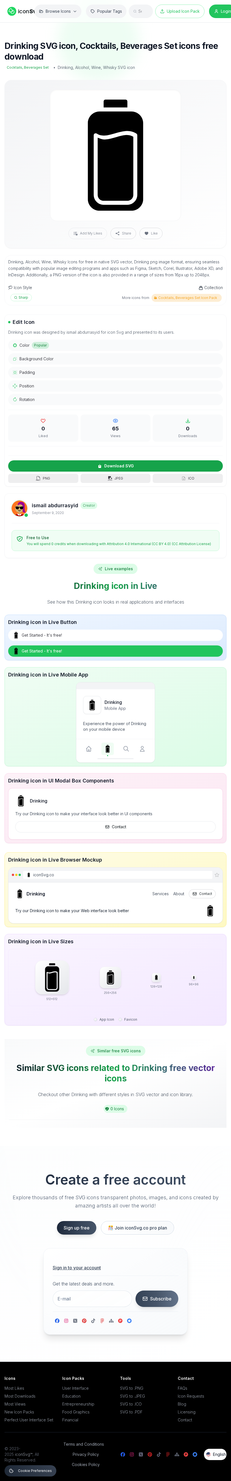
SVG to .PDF (131, 1412)
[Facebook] (57, 1320)
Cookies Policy (86, 1464)
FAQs (182, 1388)
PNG (46, 478)
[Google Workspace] (129, 1320)
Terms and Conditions (83, 1444)
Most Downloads (20, 1396)
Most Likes (14, 1388)
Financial (70, 1419)
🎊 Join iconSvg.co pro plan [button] (137, 1228)
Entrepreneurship (78, 1404)
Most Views (15, 1404)
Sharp (23, 297)
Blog (182, 1404)
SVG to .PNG (131, 1388)
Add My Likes (91, 233)
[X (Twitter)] (75, 1320)
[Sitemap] (111, 1320)
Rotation (27, 399)
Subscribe (161, 1299)
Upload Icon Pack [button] (183, 11)
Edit (170, 98)
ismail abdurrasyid (55, 505)
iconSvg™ (23, 1454)
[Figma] (102, 1320)
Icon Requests (191, 1396)
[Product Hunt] (120, 1320)
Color (33, 345)
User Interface (75, 1388)
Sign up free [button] (77, 1228)
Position (26, 385)
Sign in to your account (77, 1267)
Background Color (36, 358)
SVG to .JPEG (132, 1396)
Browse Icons (58, 11)
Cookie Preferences (35, 1471)
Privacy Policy (86, 1454)
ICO (191, 478)
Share (126, 233)
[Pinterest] (84, 1320)
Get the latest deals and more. (83, 1284)
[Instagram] (66, 1320)
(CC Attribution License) (191, 544)
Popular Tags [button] (109, 11)
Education (71, 1396)
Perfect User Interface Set (29, 1419)
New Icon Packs (19, 1412)
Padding (27, 372)
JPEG (118, 478)
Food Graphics (76, 1412)
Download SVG (119, 465)
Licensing (187, 1412)
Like (154, 233)
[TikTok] (93, 1320)
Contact (119, 826)
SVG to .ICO (131, 1404)
